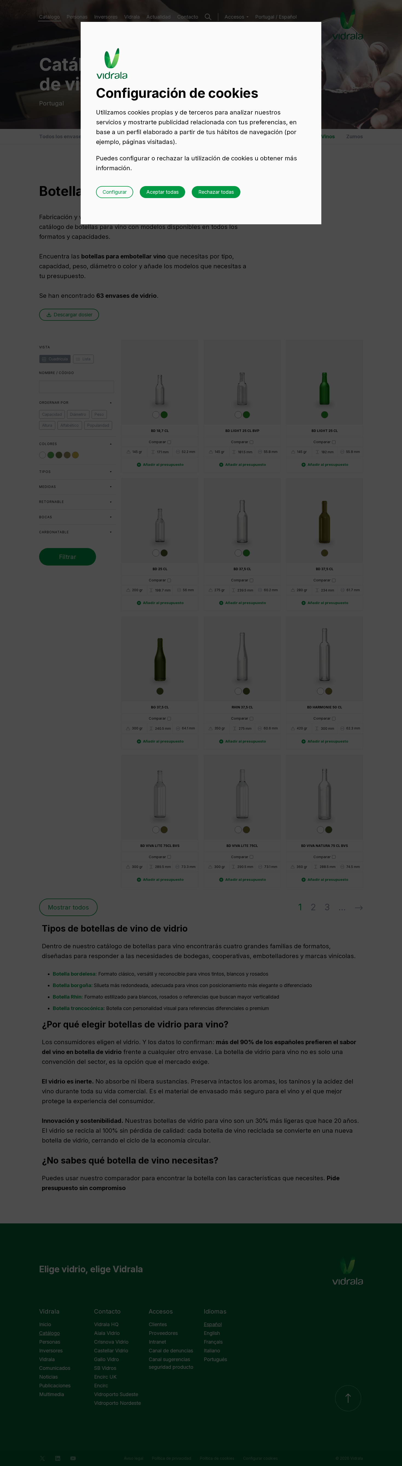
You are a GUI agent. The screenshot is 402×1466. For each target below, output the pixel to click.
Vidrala (112, 58)
